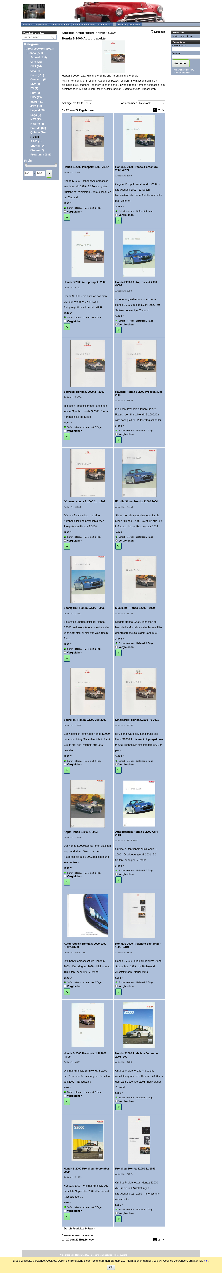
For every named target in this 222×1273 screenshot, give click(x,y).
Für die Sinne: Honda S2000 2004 (136, 501)
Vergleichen (74, 211)
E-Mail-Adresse (179, 45)
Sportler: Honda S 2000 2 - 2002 (84, 391)
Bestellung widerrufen (129, 24)
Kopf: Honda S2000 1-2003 (81, 832)
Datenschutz (104, 24)
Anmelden (180, 63)
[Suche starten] (53, 37)
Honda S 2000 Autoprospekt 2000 (85, 282)
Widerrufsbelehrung (60, 24)
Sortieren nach (128, 103)
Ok (111, 1267)
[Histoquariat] (34, 11)
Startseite (27, 24)
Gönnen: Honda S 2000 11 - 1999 (84, 501)
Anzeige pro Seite (72, 103)
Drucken (159, 31)
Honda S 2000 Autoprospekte (84, 38)
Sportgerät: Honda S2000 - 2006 (84, 607)
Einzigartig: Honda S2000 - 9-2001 (137, 719)
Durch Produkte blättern (79, 1228)
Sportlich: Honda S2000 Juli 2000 (85, 719)
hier (206, 1260)
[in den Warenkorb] (67, 217)
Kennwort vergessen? (184, 70)
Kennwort (176, 53)
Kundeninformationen (84, 24)
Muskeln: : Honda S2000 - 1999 (135, 607)
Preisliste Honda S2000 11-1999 (135, 1168)
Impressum (41, 24)
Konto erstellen (183, 72)
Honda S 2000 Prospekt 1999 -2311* (86, 166)
